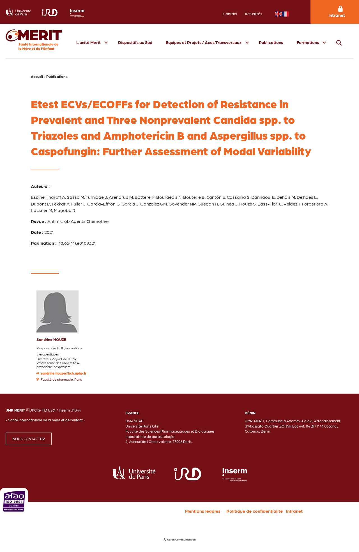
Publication (55, 76)
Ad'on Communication (181, 539)
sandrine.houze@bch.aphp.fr (63, 373)
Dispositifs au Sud (135, 42)
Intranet (294, 511)
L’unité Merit (88, 42)
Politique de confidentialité (254, 511)
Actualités (253, 13)
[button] (106, 42)
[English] (278, 13)
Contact (230, 13)
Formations (308, 42)
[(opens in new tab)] (14, 500)
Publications (271, 42)
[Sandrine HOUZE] (57, 310)
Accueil (37, 76)
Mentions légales (202, 511)
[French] (285, 13)
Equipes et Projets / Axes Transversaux (203, 42)
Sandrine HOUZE (51, 339)
